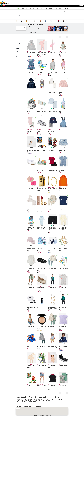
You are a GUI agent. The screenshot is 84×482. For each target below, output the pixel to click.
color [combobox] (17, 51)
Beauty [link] (37, 8)
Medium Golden (40, 330)
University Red (30, 56)
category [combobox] (18, 43)
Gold (48, 192)
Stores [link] (56, 8)
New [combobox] (17, 40)
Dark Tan (37, 330)
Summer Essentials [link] (49, 8)
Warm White (62, 95)
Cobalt (48, 252)
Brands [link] (60, 8)
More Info (38, 32)
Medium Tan (41, 330)
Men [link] (26, 8)
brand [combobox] (17, 46)
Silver (49, 192)
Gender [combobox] (17, 48)
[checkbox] (18, 21)
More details (57, 400)
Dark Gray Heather (49, 75)
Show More (30, 30)
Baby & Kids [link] (32, 8)
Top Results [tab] (19, 18)
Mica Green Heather (29, 153)
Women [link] (22, 8)
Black (48, 75)
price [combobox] (17, 56)
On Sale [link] (17, 8)
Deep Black (48, 232)
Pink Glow (28, 311)
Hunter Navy (60, 95)
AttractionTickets (81, 6)
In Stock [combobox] (17, 36)
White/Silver (40, 272)
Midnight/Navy (50, 75)
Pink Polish (49, 232)
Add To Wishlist (35, 40)
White (40, 134)
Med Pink (50, 252)
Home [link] (42, 8)
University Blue (29, 56)
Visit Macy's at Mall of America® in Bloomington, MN (42, 415)
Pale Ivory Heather (30, 153)
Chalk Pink (28, 272)
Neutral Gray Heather (28, 56)
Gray (37, 134)
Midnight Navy (61, 350)
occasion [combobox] (18, 59)
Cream (28, 212)
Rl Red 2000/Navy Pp (61, 95)
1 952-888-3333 (32, 32)
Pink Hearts (29, 272)
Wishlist (66, 8)
